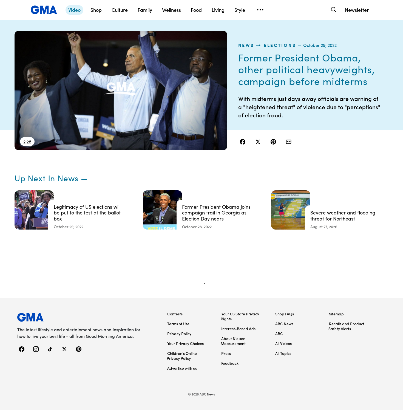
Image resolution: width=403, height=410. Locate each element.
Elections (280, 45)
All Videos (283, 343)
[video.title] (121, 90)
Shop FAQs (284, 313)
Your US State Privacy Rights (240, 316)
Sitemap (336, 313)
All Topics (283, 353)
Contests (175, 313)
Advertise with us (182, 368)
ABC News (284, 323)
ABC (279, 333)
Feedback (230, 363)
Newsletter (357, 9)
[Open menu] (260, 10)
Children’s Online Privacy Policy (182, 355)
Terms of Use (178, 323)
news (246, 45)
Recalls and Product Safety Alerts (346, 326)
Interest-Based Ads (238, 328)
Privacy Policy (179, 333)
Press (226, 353)
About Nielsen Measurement (233, 341)
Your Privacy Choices (185, 343)
